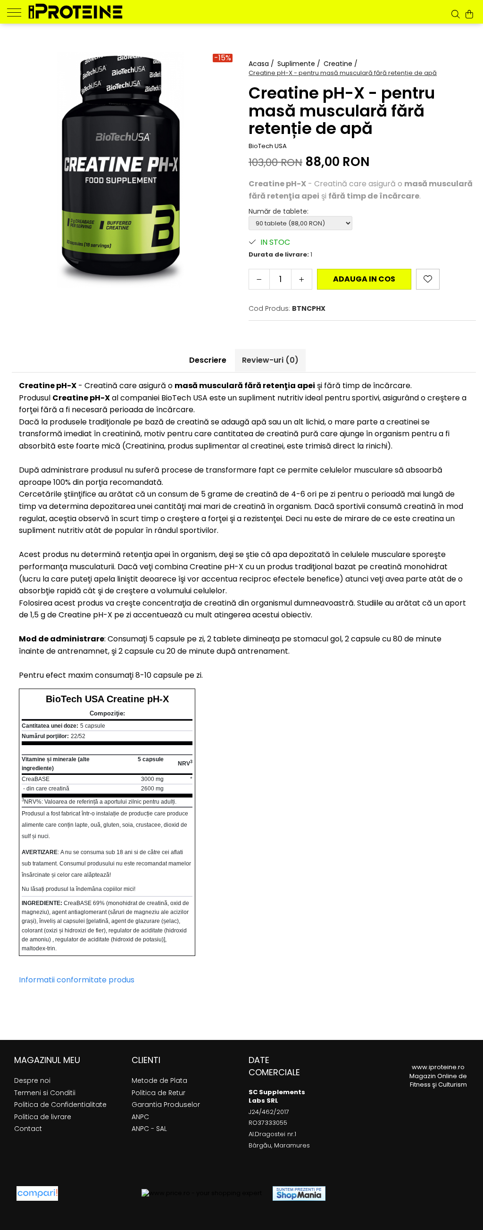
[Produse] (17, 12)
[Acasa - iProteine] (75, 11)
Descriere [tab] (207, 360)
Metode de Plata (159, 1080)
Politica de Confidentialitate (60, 1104)
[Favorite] (428, 279)
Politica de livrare (42, 1117)
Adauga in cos (364, 279)
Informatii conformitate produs (76, 979)
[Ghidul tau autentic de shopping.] (37, 1193)
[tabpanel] (120, 170)
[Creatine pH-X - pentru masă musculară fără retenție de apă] (120, 170)
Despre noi (32, 1080)
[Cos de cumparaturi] (469, 14)
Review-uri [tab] (270, 360)
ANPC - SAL (149, 1128)
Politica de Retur (158, 1092)
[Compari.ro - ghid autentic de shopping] (100, 1193)
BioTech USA (268, 146)
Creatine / (341, 63)
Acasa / (262, 63)
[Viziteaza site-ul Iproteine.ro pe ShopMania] (299, 1193)
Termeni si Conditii (44, 1092)
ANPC (140, 1117)
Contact (28, 1128)
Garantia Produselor (166, 1104)
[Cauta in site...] (456, 14)
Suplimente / (299, 63)
